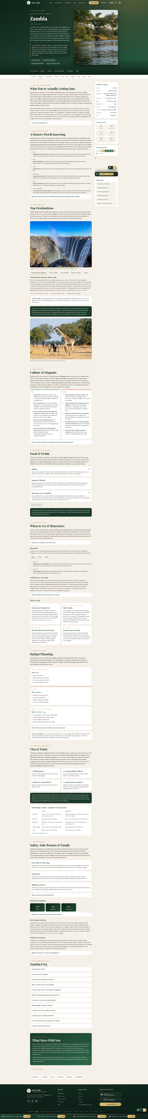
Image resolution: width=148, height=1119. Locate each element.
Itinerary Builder (62, 1099)
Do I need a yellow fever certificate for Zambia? (46, 1021)
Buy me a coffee (110, 1104)
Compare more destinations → (40, 833)
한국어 (101, 1111)
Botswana (61, 1077)
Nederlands (58, 1111)
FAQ (89, 76)
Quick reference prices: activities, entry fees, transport (48, 728)
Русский (76, 1111)
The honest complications (39, 123)
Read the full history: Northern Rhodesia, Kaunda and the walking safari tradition (56, 196)
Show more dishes (37, 505)
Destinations (58, 2)
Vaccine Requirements (103, 191)
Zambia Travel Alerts (102, 187)
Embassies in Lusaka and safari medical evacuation (47, 914)
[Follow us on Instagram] (28, 1101)
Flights (42, 71)
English (37, 1111)
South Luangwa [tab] (53, 272)
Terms (80, 1099)
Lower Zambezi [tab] (64, 272)
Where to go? (93, 2)
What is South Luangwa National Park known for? (46, 995)
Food (62, 76)
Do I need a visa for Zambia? (40, 974)
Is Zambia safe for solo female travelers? (44, 1010)
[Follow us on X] (32, 1101)
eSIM (77, 71)
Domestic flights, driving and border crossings (45, 595)
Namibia (69, 1077)
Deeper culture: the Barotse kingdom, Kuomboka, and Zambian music (52, 442)
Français (42, 1111)
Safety (84, 76)
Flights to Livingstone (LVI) (104, 203)
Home (50, 2)
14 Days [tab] (39, 557)
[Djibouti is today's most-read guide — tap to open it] (138, 1110)
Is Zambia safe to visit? (38, 969)
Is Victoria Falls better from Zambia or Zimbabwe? (46, 990)
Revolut (45, 734)
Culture (56, 76)
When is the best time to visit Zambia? (43, 985)
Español (48, 1111)
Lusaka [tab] (86, 272)
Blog (59, 1104)
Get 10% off (102, 1116)
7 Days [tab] (33, 557)
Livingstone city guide (80, 290)
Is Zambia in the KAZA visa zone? (41, 1026)
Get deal (27, 1116)
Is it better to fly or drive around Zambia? (44, 1000)
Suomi (91, 1111)
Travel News (61, 1101)
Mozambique (79, 1077)
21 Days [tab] (46, 557)
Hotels (49, 71)
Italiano (96, 1111)
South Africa (35, 1077)
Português (69, 1111)
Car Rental (70, 71)
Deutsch (81, 1111)
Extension (103, 2)
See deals (61, 1116)
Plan (67, 76)
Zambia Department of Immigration (75, 761)
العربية (64, 1111)
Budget (73, 76)
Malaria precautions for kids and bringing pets (45, 953)
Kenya (52, 1077)
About (80, 1093)
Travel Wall (67, 2)
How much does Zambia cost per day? (43, 979)
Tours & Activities (59, 71)
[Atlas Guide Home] (28, 2)
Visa (79, 76)
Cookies (81, 1101)
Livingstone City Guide (103, 184)
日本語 (86, 1111)
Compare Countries (102, 199)
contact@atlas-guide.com (85, 1104)
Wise (51, 734)
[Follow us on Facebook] (36, 1101)
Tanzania (44, 1077)
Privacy (80, 1096)
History (41, 76)
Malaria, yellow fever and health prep (43, 895)
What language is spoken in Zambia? (42, 1005)
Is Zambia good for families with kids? (42, 1015)
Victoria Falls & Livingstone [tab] (38, 272)
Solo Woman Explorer (53, 933)
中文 (53, 1111)
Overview (33, 76)
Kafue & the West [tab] (76, 272)
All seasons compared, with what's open (44, 542)
